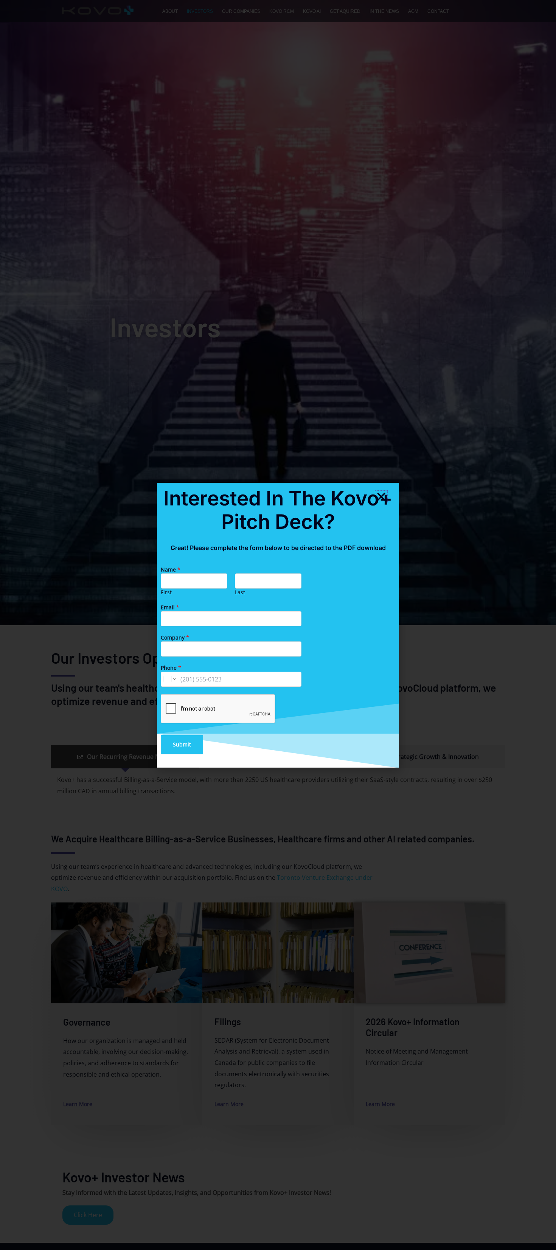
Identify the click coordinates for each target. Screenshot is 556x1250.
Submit (182, 744)
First (166, 592)
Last (240, 592)
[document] (278, 625)
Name (170, 569)
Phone (171, 667)
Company (175, 637)
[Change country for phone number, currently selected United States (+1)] (169, 679)
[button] (381, 496)
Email (170, 607)
